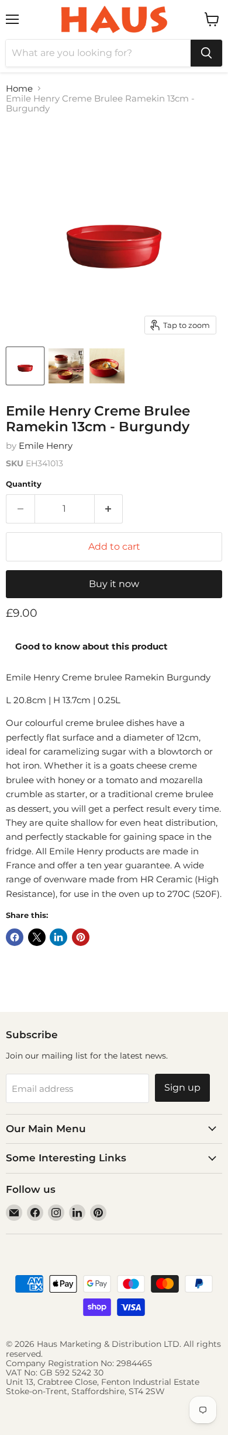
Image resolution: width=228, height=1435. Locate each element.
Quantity (24, 484)
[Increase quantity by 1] (109, 508)
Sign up (182, 1087)
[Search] (206, 53)
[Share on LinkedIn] (58, 937)
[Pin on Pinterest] (80, 937)
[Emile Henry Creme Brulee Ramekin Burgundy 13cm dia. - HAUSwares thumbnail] (66, 366)
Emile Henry (45, 445)
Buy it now (114, 583)
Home (19, 88)
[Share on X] (37, 937)
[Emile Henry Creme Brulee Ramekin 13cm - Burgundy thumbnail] (25, 366)
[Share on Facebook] (14, 937)
